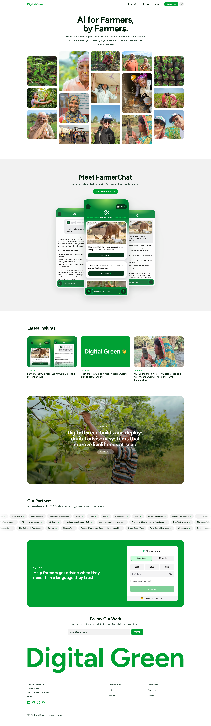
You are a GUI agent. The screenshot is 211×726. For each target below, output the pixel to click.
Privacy (51, 715)
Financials (153, 684)
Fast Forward (181, 516)
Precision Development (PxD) (102, 522)
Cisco (56, 516)
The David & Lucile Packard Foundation (172, 522)
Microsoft (36, 528)
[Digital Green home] (35, 4)
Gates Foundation (134, 516)
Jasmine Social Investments (135, 522)
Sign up (137, 632)
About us (104, 452)
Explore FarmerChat (104, 191)
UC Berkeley (99, 516)
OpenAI (20, 528)
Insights (147, 4)
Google (12, 522)
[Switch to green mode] (181, 4)
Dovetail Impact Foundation (178, 528)
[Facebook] (33, 702)
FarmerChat (133, 4)
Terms (59, 715)
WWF (115, 516)
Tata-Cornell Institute (128, 528)
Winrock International (55, 522)
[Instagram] (38, 702)
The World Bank (30, 522)
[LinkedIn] (28, 702)
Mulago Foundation (159, 516)
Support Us (171, 4)
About (157, 4)
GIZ (82, 516)
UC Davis (77, 522)
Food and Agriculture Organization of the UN (69, 528)
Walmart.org (152, 528)
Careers (152, 690)
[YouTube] (43, 702)
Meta (70, 516)
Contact (152, 695)
